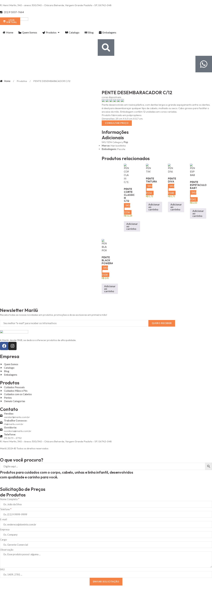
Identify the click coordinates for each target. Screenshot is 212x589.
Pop (126, 142)
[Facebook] (4, 346)
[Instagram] (12, 346)
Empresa (4, 529)
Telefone (5, 509)
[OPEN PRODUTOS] (58, 32)
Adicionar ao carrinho (132, 226)
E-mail (3, 519)
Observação (6, 549)
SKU (2, 569)
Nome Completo (9, 499)
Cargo (3, 539)
